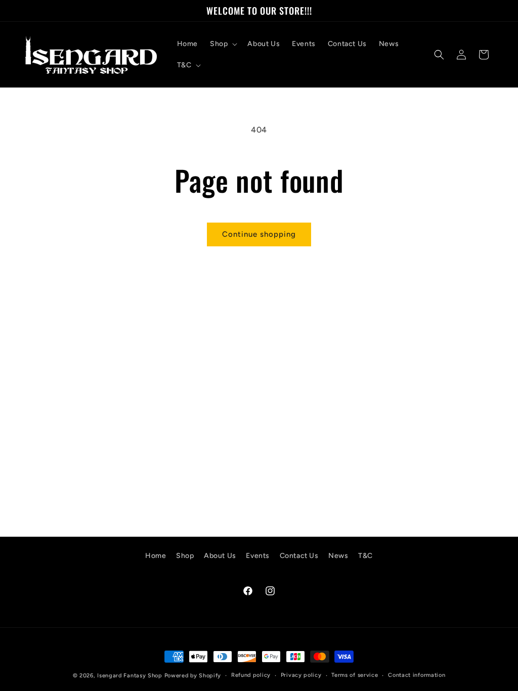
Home (155, 555)
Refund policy (251, 675)
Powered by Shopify (193, 675)
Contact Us (299, 555)
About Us (220, 555)
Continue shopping (259, 234)
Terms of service (354, 675)
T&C (365, 555)
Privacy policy (301, 675)
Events (258, 555)
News (338, 555)
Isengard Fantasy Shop (129, 675)
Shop (185, 555)
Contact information (416, 675)
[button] (222, 44)
